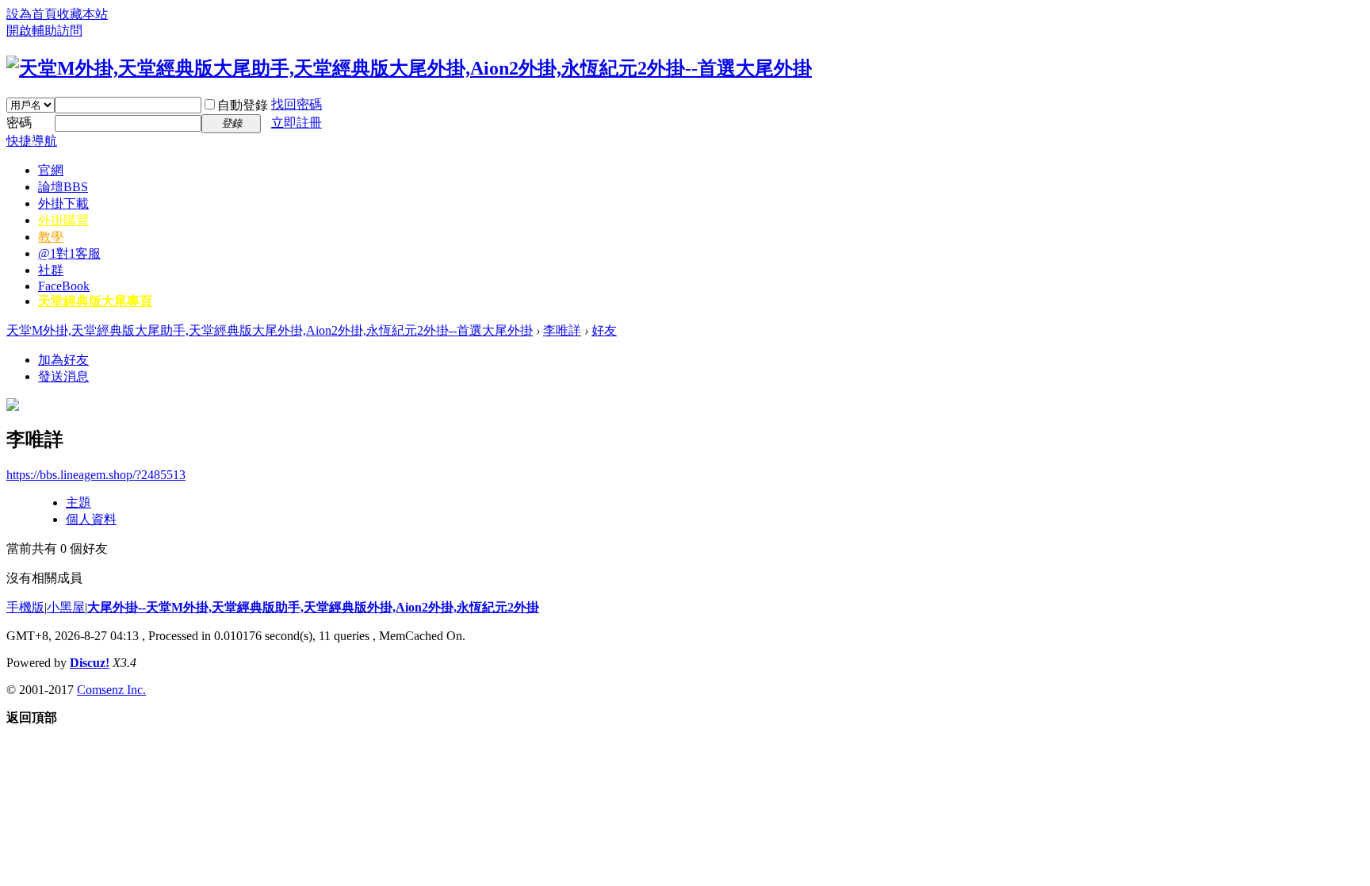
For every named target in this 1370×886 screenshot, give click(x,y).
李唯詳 (562, 330)
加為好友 (63, 359)
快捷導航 (31, 141)
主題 (78, 502)
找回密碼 (296, 104)
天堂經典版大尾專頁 (95, 301)
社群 (50, 270)
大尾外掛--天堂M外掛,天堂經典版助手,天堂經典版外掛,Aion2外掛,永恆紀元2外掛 (313, 607)
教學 (50, 237)
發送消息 (63, 376)
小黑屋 (66, 607)
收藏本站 (82, 14)
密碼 (19, 122)
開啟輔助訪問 (44, 30)
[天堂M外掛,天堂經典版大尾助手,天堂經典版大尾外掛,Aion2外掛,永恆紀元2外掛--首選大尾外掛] (409, 68)
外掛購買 (63, 220)
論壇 (63, 187)
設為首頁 (31, 14)
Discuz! (89, 662)
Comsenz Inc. (111, 689)
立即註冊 (296, 122)
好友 (604, 330)
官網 (50, 170)
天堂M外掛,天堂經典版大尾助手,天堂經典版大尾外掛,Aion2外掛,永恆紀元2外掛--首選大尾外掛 (269, 330)
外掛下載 (63, 203)
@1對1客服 (69, 253)
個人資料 (91, 519)
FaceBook (64, 286)
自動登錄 (242, 105)
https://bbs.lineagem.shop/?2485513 (96, 474)
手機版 (25, 607)
